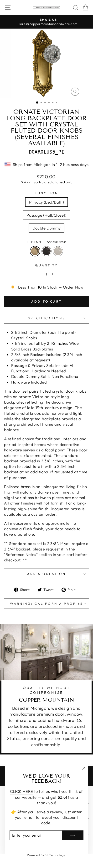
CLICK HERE (21, 791)
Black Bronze (46, 251)
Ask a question (46, 574)
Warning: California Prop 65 (46, 603)
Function (46, 193)
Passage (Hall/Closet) (46, 215)
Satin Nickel (58, 251)
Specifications (46, 318)
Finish (46, 242)
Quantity (46, 265)
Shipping (28, 182)
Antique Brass (35, 251)
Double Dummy (46, 227)
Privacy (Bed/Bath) (46, 202)
